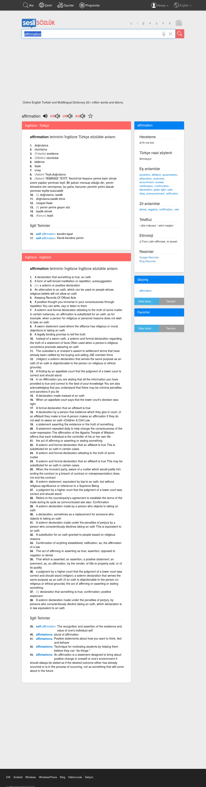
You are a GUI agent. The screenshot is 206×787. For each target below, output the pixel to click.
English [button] (184, 5)
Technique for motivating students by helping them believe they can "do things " (86, 648)
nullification (165, 209)
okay (142, 193)
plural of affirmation (66, 634)
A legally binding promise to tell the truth (60, 334)
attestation (145, 178)
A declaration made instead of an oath (60, 396)
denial (142, 209)
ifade (38, 166)
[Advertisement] (103, 70)
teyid (50, 215)
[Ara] (179, 33)
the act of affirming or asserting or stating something (69, 440)
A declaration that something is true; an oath (63, 277)
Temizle (170, 301)
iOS (8, 777)
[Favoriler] (89, 118)
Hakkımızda (75, 777)
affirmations (44, 634)
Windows (30, 777)
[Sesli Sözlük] (38, 27)
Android (17, 777)
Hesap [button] (161, 5)
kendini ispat (65, 234)
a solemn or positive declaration (60, 285)
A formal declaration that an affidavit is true (63, 408)
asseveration (169, 174)
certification (146, 186)
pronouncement (155, 193)
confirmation (161, 186)
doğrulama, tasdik (51, 195)
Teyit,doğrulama (55, 174)
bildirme (40, 162)
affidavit (156, 174)
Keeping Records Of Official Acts (55, 297)
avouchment (146, 182)
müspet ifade (44, 203)
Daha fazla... (145, 301)
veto (176, 209)
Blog (62, 777)
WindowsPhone (48, 777)
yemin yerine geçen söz (55, 207)
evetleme (53, 153)
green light (160, 189)
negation (153, 209)
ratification (172, 193)
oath (169, 189)
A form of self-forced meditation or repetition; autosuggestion (73, 281)
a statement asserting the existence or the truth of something (74, 424)
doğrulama (41, 145)
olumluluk (52, 158)
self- (45, 238)
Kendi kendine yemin (70, 238)
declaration (145, 189)
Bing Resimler (147, 261)
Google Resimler (149, 257)
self (45, 234)
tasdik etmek (44, 211)
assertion (144, 174)
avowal (159, 182)
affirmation (145, 290)
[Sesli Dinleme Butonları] (55, 117)
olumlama (41, 149)
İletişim (89, 777)
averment (158, 178)
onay (38, 170)
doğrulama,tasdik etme (50, 199)
